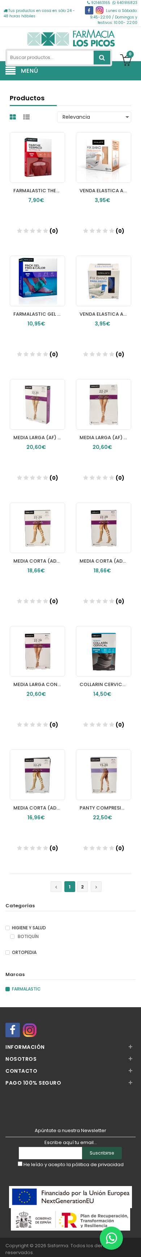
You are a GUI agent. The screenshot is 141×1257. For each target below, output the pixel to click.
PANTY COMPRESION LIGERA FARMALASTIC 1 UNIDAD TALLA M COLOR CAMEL (105, 807)
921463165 (100, 2)
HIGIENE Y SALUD (29, 928)
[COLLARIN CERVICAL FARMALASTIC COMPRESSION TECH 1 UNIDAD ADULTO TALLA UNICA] (103, 644)
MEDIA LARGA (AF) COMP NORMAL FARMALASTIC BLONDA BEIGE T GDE (39, 437)
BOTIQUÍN (28, 936)
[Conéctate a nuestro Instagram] (99, 10)
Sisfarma (57, 1245)
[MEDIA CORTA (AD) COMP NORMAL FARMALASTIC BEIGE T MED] (37, 521)
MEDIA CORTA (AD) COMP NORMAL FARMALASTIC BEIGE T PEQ (105, 561)
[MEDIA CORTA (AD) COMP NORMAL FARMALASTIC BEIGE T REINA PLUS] (37, 768)
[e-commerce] (70, 37)
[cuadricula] (14, 117)
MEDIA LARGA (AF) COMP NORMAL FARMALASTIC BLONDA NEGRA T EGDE (105, 437)
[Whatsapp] (111, 1238)
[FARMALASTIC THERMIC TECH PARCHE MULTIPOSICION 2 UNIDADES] (37, 151)
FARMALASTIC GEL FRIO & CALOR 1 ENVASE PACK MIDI (39, 314)
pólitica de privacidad (98, 1164)
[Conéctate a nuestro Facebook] (89, 10)
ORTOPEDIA (24, 952)
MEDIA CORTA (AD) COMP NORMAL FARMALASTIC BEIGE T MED (39, 561)
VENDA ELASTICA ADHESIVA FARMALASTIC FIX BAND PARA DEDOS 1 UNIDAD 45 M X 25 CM (105, 314)
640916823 (126, 2)
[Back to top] (133, 1244)
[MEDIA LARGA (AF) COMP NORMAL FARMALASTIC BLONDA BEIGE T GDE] (37, 397)
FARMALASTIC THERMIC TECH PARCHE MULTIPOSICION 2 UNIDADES (39, 190)
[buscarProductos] (102, 57)
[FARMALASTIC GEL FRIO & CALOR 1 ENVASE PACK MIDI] (37, 274)
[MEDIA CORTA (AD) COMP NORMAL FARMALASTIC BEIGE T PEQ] (103, 521)
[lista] (27, 117)
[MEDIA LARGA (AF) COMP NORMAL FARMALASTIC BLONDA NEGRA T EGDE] (103, 397)
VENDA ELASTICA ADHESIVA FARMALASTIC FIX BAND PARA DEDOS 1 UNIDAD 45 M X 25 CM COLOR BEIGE (105, 190)
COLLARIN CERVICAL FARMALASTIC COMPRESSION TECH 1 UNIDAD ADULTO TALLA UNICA (105, 684)
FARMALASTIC (26, 989)
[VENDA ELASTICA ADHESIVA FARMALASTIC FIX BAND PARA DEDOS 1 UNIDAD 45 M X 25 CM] (103, 274)
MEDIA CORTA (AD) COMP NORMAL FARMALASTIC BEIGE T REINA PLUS (39, 807)
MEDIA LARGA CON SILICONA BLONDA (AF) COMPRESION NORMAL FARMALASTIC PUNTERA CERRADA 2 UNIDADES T (39, 684)
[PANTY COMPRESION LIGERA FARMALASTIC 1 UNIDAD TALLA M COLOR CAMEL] (103, 768)
